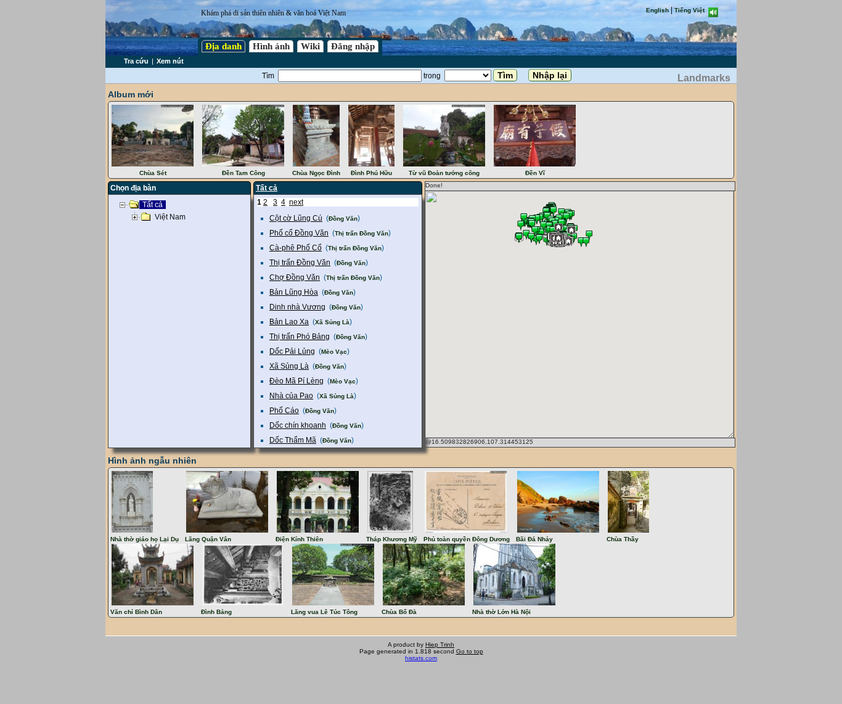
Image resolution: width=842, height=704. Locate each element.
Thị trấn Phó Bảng (299, 336)
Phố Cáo (284, 410)
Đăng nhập (353, 46)
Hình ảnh (271, 46)
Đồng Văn (343, 218)
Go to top (469, 651)
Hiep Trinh (439, 644)
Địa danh (223, 46)
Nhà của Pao (291, 395)
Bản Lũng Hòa (293, 292)
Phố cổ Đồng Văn (299, 233)
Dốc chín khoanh (297, 425)
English (657, 10)
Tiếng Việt (689, 10)
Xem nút (170, 61)
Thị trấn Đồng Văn (361, 233)
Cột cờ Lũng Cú (295, 218)
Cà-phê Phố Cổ (295, 248)
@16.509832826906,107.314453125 (479, 441)
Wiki (310, 46)
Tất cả (266, 188)
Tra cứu (136, 61)
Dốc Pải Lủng (292, 351)
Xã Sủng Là (332, 322)
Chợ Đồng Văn (294, 277)
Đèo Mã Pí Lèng (296, 381)
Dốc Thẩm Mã (292, 440)
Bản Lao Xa (289, 321)
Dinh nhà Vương (297, 307)
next (296, 202)
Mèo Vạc (334, 351)
